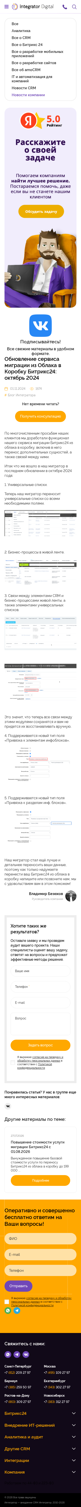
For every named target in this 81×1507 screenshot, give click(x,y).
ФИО (13, 1239)
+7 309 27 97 (17, 1402)
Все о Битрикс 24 (27, 45)
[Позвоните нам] (65, 6)
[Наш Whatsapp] (7, 1310)
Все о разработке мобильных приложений (37, 54)
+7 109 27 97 (57, 1372)
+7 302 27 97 (57, 1387)
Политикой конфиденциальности (32, 1305)
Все (15, 24)
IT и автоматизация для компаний (32, 79)
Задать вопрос (40, 1045)
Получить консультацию (40, 416)
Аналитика (21, 31)
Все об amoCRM (26, 70)
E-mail (14, 1255)
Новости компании (28, 95)
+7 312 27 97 (56, 1402)
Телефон (16, 1270)
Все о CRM (21, 38)
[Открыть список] (73, 1413)
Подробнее (40, 1180)
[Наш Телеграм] (17, 1310)
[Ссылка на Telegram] (17, 1354)
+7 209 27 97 (17, 1372)
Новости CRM (24, 88)
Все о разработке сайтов (34, 63)
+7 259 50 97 (17, 1387)
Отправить (18, 1286)
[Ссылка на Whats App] (7, 1354)
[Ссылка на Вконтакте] (25, 1354)
